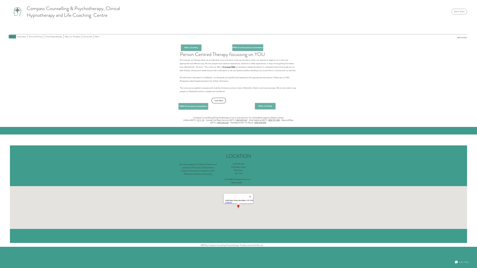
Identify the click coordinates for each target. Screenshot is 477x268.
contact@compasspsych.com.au (237, 179)
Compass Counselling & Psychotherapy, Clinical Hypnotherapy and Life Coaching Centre (73, 12)
